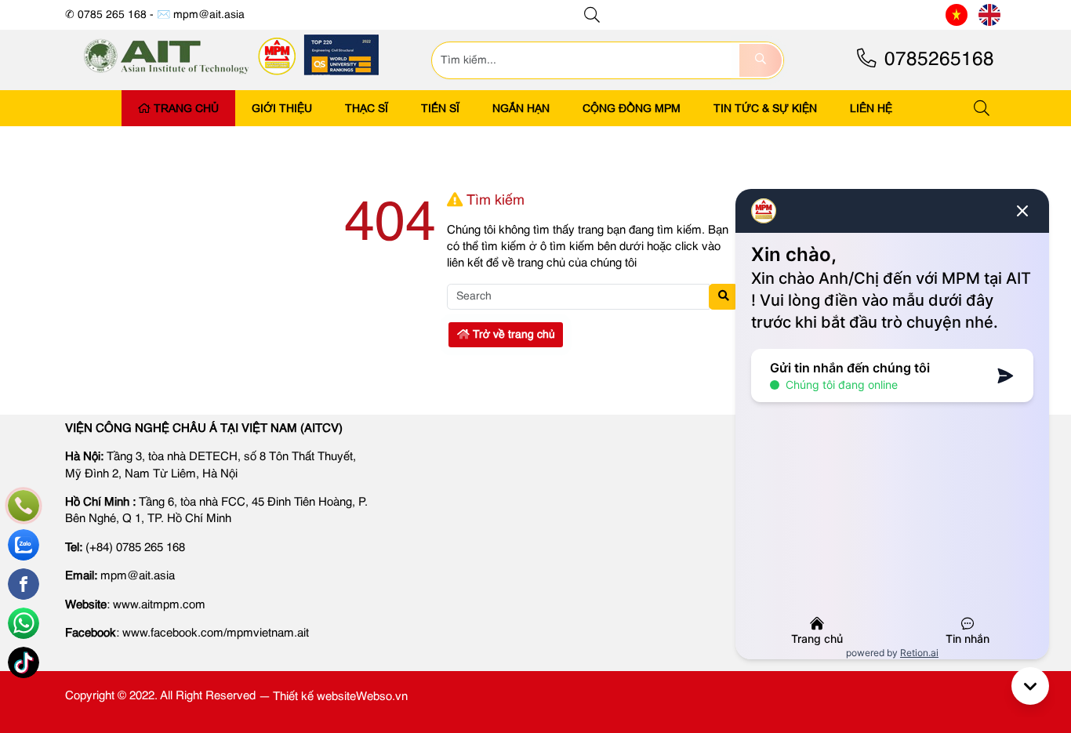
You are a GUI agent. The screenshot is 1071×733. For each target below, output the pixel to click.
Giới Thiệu (282, 108)
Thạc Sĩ (366, 108)
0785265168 (936, 60)
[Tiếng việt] (957, 15)
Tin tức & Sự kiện (765, 108)
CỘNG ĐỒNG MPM (632, 108)
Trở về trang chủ (512, 334)
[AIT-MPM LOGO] (232, 80)
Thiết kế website (314, 696)
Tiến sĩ (440, 108)
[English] (989, 15)
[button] (592, 15)
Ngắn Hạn (521, 108)
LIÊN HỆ (871, 108)
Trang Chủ (186, 108)
